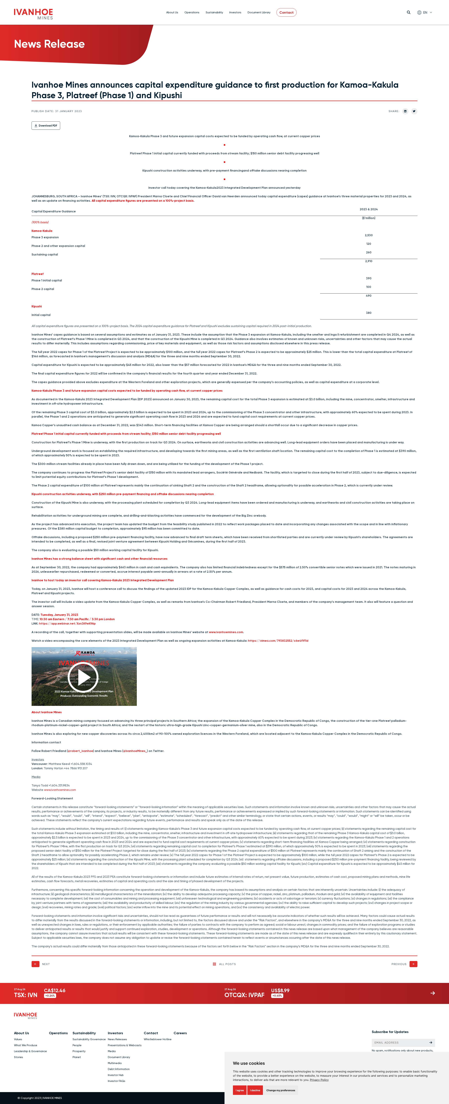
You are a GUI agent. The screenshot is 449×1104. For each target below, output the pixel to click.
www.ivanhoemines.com (60, 790)
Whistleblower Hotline (158, 1039)
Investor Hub (116, 1075)
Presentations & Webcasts (125, 1045)
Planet (77, 1057)
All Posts (227, 964)
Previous (399, 964)
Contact (286, 12)
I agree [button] (240, 1090)
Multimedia (115, 1063)
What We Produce (25, 1045)
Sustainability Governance (89, 1039)
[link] (319, 1080)
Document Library (259, 12)
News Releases (117, 1039)
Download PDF (47, 125)
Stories (18, 1057)
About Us (172, 12)
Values (18, 1039)
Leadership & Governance (30, 1051)
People (77, 1045)
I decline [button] (255, 1090)
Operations (192, 12)
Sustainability (214, 12)
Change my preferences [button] (280, 1090)
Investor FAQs (116, 1081)
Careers (180, 1033)
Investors (235, 12)
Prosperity (79, 1051)
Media (112, 1051)
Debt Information (119, 1069)
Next (46, 964)
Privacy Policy (319, 1080)
